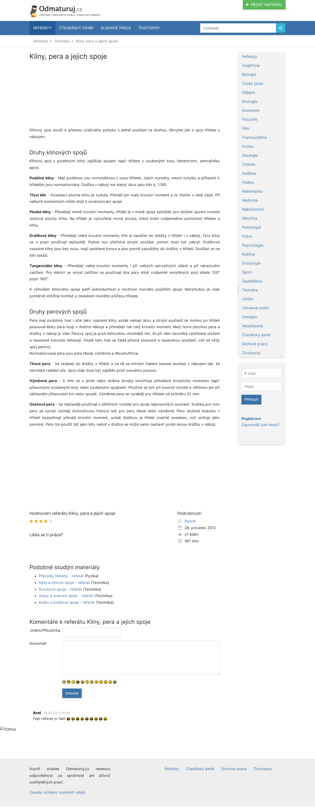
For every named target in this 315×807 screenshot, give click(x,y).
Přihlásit (251, 399)
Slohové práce (116, 28)
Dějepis (248, 92)
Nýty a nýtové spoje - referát (64, 582)
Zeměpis (249, 317)
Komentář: (38, 643)
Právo (247, 236)
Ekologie (249, 101)
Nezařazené (252, 326)
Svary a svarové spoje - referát (66, 595)
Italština (249, 173)
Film (245, 128)
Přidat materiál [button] (266, 4)
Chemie (248, 164)
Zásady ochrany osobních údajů (57, 792)
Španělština (252, 281)
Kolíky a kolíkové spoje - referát (67, 602)
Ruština (248, 254)
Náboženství (253, 209)
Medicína (250, 200)
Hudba (248, 182)
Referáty (42, 28)
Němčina (249, 218)
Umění (247, 299)
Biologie (249, 74)
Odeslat (72, 693)
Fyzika (247, 146)
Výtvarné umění (255, 308)
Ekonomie (250, 110)
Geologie (250, 155)
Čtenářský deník (76, 28)
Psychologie (252, 245)
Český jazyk (252, 83)
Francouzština (254, 137)
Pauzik (190, 521)
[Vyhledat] (280, 28)
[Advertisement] (125, 94)
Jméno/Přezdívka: (44, 630)
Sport (247, 272)
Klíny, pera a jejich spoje (97, 41)
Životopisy (149, 28)
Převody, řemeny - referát (61, 576)
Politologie (251, 227)
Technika (62, 41)
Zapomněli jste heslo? (260, 424)
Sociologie (251, 263)
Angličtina (250, 65)
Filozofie (249, 119)
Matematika (252, 191)
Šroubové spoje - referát (60, 589)
